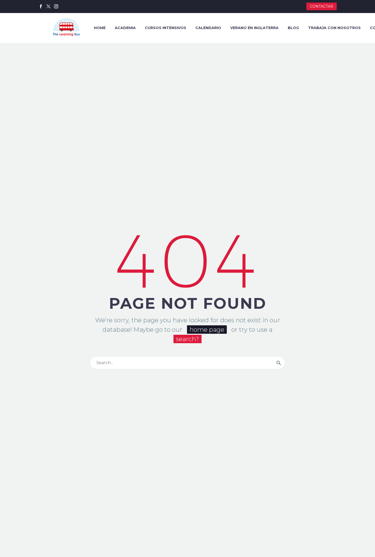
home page (207, 329)
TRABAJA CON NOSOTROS (334, 28)
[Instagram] (56, 6)
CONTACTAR (321, 6)
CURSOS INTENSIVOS (165, 28)
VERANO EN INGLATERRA (254, 28)
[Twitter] (48, 6)
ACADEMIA (125, 28)
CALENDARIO (208, 28)
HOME (100, 28)
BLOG (293, 28)
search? (187, 339)
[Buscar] (278, 362)
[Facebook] (41, 6)
